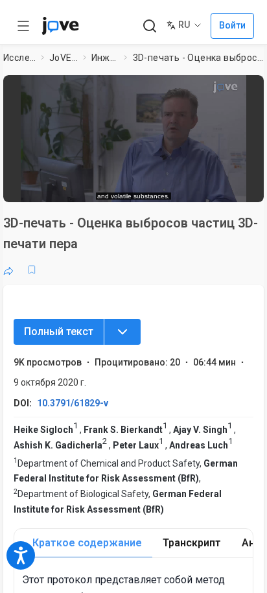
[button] (250, 89)
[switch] (149, 186)
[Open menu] (23, 26)
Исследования (19, 57)
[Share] (8, 269)
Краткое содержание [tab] (87, 543)
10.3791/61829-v (72, 403)
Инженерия (105, 57)
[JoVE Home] (60, 26)
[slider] (80, 185)
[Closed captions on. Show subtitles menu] (240, 185)
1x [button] (215, 185)
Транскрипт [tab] (192, 543)
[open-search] (149, 26)
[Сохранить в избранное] (32, 269)
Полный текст (58, 331)
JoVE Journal (63, 57)
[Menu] (122, 332)
